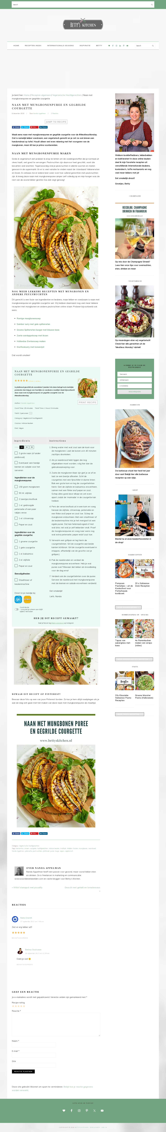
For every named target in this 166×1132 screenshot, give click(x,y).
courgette (33, 848)
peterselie (28, 851)
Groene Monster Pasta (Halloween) (144, 696)
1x (22, 447)
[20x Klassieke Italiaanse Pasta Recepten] (124, 681)
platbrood (46, 851)
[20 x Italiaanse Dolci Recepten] (144, 569)
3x (32, 447)
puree (52, 851)
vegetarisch (69, 851)
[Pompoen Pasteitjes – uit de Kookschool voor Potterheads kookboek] (124, 569)
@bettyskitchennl (57, 623)
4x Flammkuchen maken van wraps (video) (143, 643)
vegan (62, 851)
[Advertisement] (83, 69)
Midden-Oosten (72, 848)
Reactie (16, 1011)
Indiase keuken (54, 848)
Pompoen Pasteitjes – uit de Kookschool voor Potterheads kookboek (124, 588)
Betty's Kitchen (83, 24)
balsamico (19, 848)
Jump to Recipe (56, 121)
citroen (26, 848)
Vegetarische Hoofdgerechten (29, 846)
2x (27, 447)
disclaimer (95, 1127)
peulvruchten (37, 851)
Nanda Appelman (27, 403)
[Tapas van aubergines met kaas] (124, 637)
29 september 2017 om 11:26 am (37, 953)
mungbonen (83, 848)
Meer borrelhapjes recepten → (134, 659)
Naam (15, 1041)
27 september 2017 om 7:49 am (32, 921)
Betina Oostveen (33, 949)
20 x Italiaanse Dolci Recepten (142, 584)
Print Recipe (87, 402)
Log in (104, 1127)
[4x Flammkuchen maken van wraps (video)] (144, 637)
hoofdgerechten (42, 848)
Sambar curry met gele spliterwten (33, 324)
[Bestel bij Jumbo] (27, 599)
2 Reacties (54, 113)
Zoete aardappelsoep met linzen (32, 335)
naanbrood (92, 848)
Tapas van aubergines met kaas (122, 643)
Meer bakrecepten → (128, 607)
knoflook (63, 848)
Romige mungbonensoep (29, 318)
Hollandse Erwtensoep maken (31, 341)
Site (14, 1061)
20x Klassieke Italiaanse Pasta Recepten (123, 698)
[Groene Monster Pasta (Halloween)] (144, 681)
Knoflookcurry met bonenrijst (30, 347)
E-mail (15, 1051)
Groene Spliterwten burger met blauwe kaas (38, 330)
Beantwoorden (20, 938)
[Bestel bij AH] (18, 599)
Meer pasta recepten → (129, 714)
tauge (57, 851)
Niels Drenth (26, 918)
